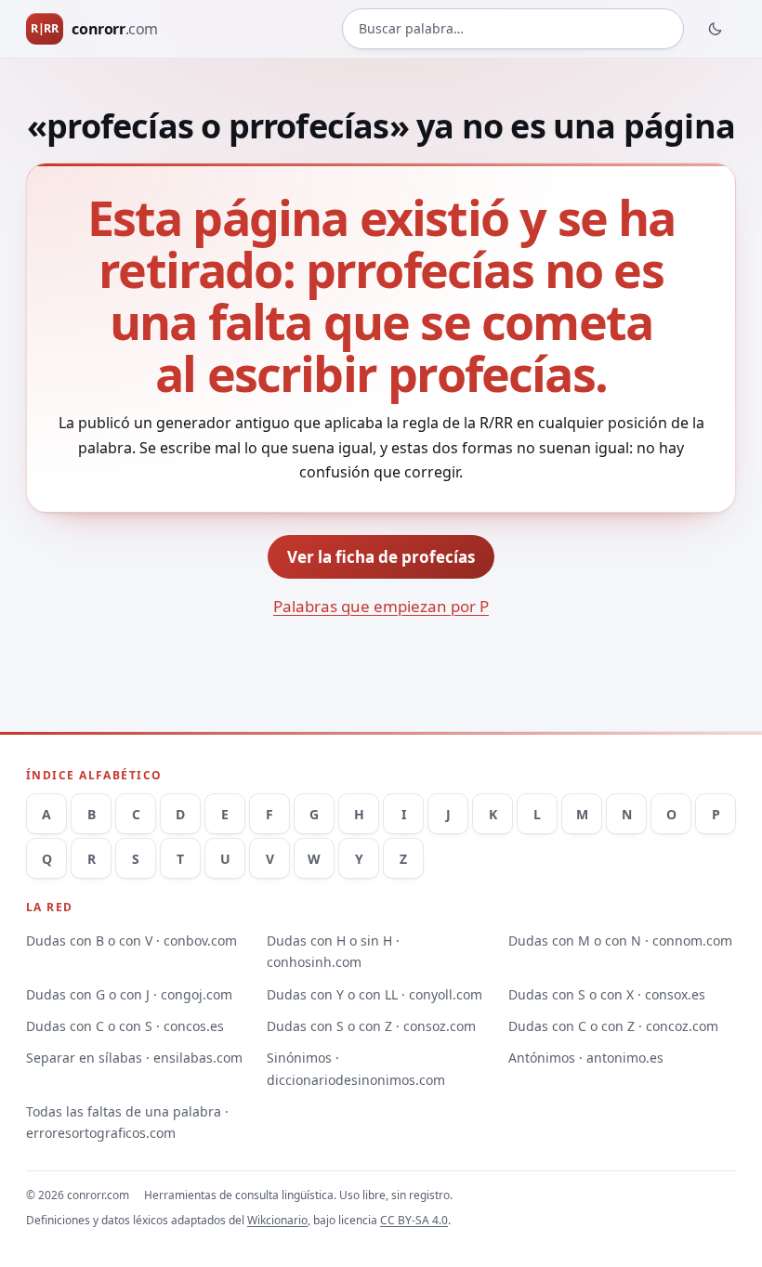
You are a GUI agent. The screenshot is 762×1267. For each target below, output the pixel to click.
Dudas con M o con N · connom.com (620, 940)
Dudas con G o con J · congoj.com (129, 994)
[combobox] (513, 28)
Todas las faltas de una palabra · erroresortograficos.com (127, 1122)
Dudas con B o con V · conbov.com (131, 940)
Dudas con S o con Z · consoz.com (371, 1026)
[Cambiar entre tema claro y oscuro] (715, 28)
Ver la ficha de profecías (381, 557)
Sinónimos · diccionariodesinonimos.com (356, 1068)
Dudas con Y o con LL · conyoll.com (374, 994)
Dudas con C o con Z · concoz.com (613, 1026)
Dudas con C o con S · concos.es (125, 1026)
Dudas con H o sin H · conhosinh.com (333, 951)
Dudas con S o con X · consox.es (606, 994)
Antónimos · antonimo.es (585, 1057)
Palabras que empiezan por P (381, 606)
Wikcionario (277, 1220)
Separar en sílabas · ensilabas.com (134, 1057)
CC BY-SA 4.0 (414, 1220)
